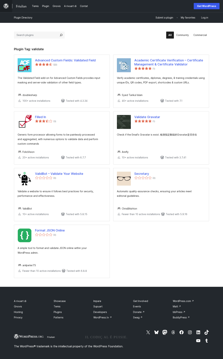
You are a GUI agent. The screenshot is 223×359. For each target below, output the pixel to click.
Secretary (141, 173)
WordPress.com (183, 301)
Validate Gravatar (147, 117)
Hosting (18, 312)
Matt (177, 306)
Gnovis (18, 306)
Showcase (60, 301)
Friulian (51, 337)
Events (137, 306)
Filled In (40, 117)
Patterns (58, 317)
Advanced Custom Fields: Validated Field (65, 60)
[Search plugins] (61, 35)
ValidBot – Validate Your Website (59, 173)
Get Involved (140, 301)
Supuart (97, 306)
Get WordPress (206, 6)
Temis (57, 306)
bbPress (179, 312)
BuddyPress (181, 317)
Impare (97, 301)
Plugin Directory (23, 17)
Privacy (18, 317)
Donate (139, 312)
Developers (100, 312)
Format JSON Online (50, 230)
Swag (138, 317)
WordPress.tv (102, 317)
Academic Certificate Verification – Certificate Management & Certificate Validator (168, 62)
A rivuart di (20, 301)
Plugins (58, 312)
